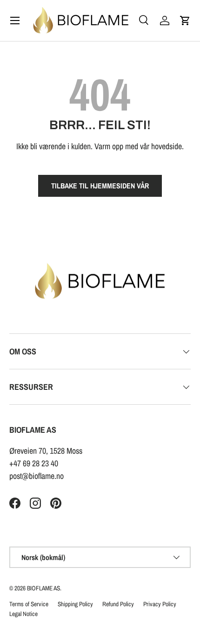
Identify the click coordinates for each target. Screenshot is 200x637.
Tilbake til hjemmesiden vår (100, 186)
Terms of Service (28, 604)
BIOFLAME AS (43, 588)
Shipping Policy (75, 604)
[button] (185, 20)
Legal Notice (23, 613)
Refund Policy (118, 604)
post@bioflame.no (36, 476)
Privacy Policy (159, 604)
